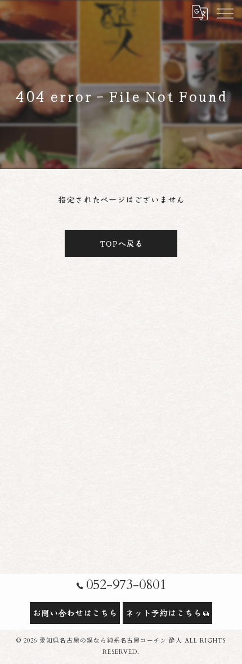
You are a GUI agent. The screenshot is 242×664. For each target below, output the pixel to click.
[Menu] (224, 12)
